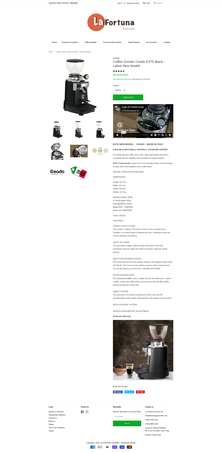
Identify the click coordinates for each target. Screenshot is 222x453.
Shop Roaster (134, 42)
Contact (167, 42)
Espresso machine (70, 42)
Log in (119, 3)
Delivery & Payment (56, 412)
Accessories (151, 42)
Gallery (51, 424)
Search (51, 431)
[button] (119, 71)
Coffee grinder (91, 42)
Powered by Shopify (128, 443)
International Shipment (122, 79)
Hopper (116, 85)
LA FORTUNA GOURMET (110, 443)
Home (54, 42)
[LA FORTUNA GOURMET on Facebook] (82, 412)
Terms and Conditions (57, 428)
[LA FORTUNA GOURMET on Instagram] (87, 412)
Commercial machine (112, 42)
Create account (133, 3)
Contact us (53, 418)
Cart (148, 3)
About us (52, 421)
